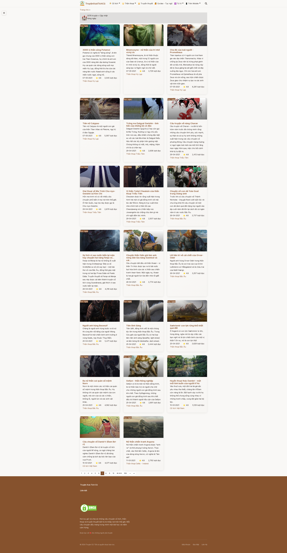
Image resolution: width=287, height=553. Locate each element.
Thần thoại (128, 3)
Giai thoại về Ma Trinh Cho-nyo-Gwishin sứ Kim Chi (99, 192)
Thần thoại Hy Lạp (91, 81)
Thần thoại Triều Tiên (135, 154)
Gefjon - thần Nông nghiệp (139, 381)
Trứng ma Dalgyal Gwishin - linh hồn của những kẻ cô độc (142, 124)
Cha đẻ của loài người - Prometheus (181, 51)
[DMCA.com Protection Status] (88, 511)
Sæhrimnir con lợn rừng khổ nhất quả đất (186, 326)
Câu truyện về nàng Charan (184, 123)
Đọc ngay (84, 26)
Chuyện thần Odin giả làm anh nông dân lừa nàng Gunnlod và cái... (141, 258)
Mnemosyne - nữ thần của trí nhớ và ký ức (143, 51)
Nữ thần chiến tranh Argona (140, 441)
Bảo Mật (196, 544)
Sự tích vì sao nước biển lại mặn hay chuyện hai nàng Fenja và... (99, 256)
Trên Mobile (192, 3)
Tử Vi (178, 3)
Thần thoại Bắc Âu (178, 218)
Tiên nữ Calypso (91, 123)
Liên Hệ (204, 544)
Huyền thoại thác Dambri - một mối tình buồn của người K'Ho (185, 382)
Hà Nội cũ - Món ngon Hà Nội (93, 496)
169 (125, 473)
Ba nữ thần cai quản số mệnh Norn (97, 382)
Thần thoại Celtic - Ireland (137, 463)
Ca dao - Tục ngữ (163, 3)
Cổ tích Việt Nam (177, 408)
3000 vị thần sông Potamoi (96, 50)
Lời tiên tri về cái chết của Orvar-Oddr (186, 256)
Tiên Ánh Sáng (133, 325)
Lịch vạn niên (86, 493)
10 (113, 473)
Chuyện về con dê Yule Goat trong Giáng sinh (184, 192)
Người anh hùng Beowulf (95, 325)
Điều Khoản (186, 544)
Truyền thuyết (145, 3)
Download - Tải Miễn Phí (90, 501)
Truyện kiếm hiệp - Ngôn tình (92, 499)
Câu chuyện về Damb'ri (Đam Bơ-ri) (99, 442)
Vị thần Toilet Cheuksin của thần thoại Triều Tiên (142, 192)
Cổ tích (113, 3)
